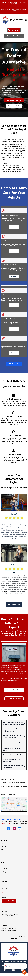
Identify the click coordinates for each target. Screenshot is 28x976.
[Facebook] (8, 829)
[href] (14, 804)
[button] (26, 20)
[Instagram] (14, 829)
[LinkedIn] (19, 829)
